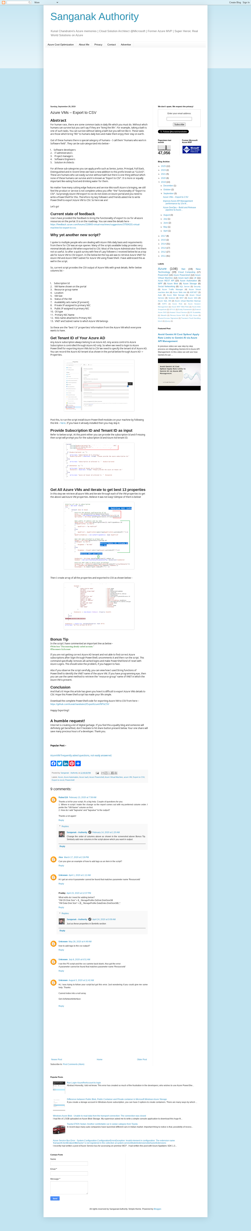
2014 (163, 244)
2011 (163, 256)
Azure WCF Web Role (180, 307)
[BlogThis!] (106, 773)
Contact (111, 44)
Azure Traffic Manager (172, 289)
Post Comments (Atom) (73, 1064)
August (166, 215)
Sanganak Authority (94, 16)
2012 (163, 252)
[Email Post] (97, 773)
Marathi (164, 315)
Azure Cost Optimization (61, 44)
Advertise (126, 44)
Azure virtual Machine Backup (188, 301)
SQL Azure (193, 315)
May (165, 227)
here (63, 423)
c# (195, 278)
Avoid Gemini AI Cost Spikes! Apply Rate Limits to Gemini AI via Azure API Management (178, 337)
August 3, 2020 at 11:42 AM (81, 980)
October (167, 189)
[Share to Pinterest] (115, 773)
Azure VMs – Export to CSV (175, 197)
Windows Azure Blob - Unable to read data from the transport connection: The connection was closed (99, 1116)
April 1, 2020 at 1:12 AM (80, 875)
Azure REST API (166, 281)
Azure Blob (172, 283)
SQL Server (184, 286)
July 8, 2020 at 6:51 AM (79, 959)
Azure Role (177, 304)
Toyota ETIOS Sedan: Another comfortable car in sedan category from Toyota (102, 1124)
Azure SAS (192, 298)
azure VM (128, 777)
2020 (163, 178)
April (165, 231)
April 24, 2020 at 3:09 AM (104, 919)
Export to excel (58, 780)
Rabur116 (63, 797)
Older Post (142, 1059)
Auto (160, 295)
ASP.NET (194, 292)
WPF (160, 283)
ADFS (164, 304)
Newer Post (56, 1059)
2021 (163, 174)
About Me (84, 44)
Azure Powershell (96, 777)
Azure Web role (179, 292)
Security (197, 286)
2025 (163, 166)
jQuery (167, 321)
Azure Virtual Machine (114, 777)
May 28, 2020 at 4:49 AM (80, 941)
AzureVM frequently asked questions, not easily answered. (81, 755)
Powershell (69, 780)
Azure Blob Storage (176, 295)
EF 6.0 (172, 309)
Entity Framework (185, 309)
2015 (163, 240)
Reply (61, 820)
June (166, 223)
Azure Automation (71, 777)
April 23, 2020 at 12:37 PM (79, 893)
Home (99, 1059)
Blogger (157, 1209)
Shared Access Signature (168, 318)
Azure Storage (190, 283)
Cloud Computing (187, 272)
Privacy (98, 44)
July (165, 219)
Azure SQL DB (164, 301)
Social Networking (166, 286)
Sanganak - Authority (77, 832)
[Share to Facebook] (112, 773)
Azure (60, 777)
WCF (181, 298)
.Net (183, 269)
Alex (61, 857)
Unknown (63, 875)
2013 (163, 248)
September (168, 193)
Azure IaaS (83, 777)
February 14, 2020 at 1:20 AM (106, 832)
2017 (163, 236)
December (168, 185)
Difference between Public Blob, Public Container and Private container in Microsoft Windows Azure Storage (117, 1099)
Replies (65, 826)
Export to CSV (138, 777)
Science (172, 298)
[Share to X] (109, 773)
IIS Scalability (195, 312)
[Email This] (102, 773)
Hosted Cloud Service (178, 312)
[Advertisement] (125, 76)
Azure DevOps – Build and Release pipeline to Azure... (179, 208)
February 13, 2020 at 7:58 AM (82, 797)
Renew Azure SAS (177, 315)
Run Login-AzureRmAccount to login (84, 1083)
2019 (163, 182)
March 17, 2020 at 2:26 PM (76, 857)
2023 (163, 170)
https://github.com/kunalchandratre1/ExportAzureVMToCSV (79, 704)
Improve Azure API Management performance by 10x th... (178, 202)
